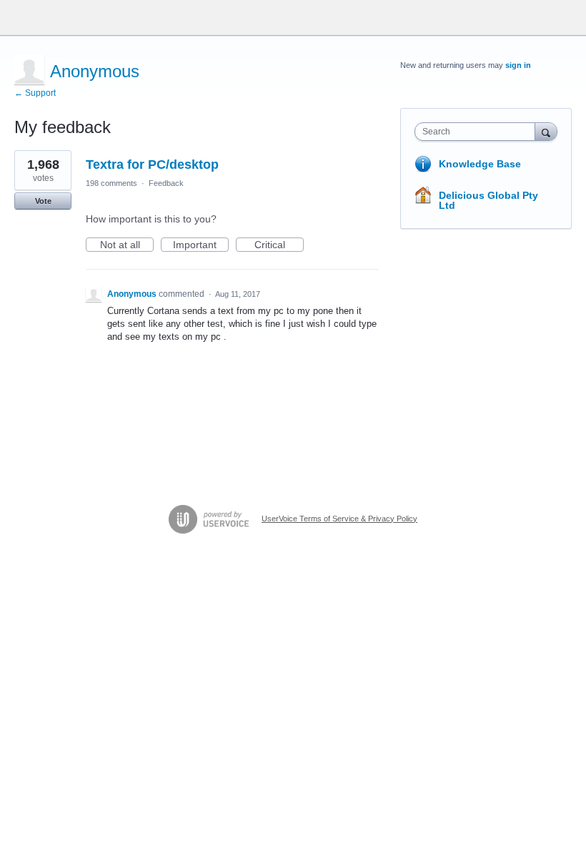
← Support (35, 93)
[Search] (546, 131)
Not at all (127, 245)
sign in (518, 65)
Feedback (166, 183)
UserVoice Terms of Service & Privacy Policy (339, 518)
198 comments (111, 183)
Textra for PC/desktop (152, 164)
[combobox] (478, 132)
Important (201, 245)
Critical (279, 245)
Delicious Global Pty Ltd (488, 200)
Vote (43, 201)
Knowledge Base (480, 164)
